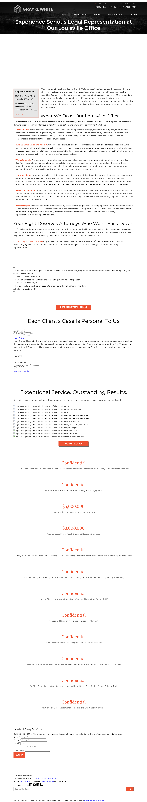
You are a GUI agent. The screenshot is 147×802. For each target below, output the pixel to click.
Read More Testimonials (73, 307)
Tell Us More (19, 751)
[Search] (130, 789)
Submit (19, 755)
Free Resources (114, 14)
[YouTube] (34, 785)
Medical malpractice (25, 190)
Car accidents (22, 130)
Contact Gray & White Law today (28, 241)
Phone (17, 740)
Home (65, 14)
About (97, 14)
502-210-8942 (128, 6)
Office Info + (37, 778)
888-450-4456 (105, 6)
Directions (19, 114)
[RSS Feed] (41, 785)
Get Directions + (50, 778)
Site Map (101, 800)
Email (17, 743)
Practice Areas (79, 14)
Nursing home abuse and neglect (31, 145)
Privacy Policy (90, 800)
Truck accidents (23, 175)
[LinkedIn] (31, 785)
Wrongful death (23, 160)
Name (17, 737)
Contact (133, 14)
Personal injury (23, 206)
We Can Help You (73, 444)
